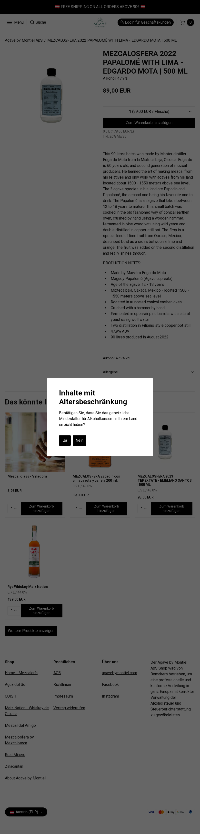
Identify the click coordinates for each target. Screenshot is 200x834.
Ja (65, 440)
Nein (79, 440)
